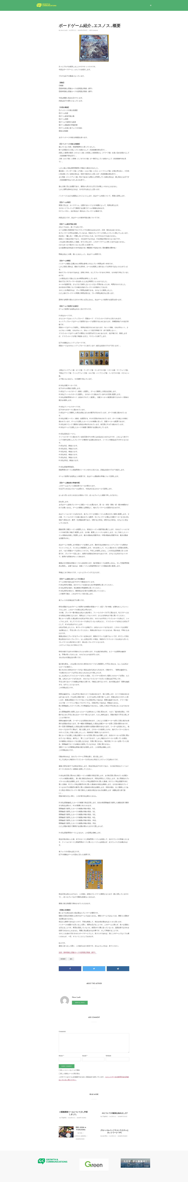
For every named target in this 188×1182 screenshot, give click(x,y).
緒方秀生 (105, 1136)
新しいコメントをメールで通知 (70, 1070)
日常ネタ (73, 30)
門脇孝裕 (63, 1117)
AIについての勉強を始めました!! (114, 1113)
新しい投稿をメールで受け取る (70, 1073)
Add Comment (93, 30)
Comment (62, 1031)
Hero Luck (64, 30)
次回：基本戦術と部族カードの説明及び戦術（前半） (77, 952)
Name (61, 1055)
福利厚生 (83, 1136)
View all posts (80, 1002)
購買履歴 (63, 959)
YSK (81, 1133)
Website (108, 1055)
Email (84, 1055)
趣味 (71, 959)
